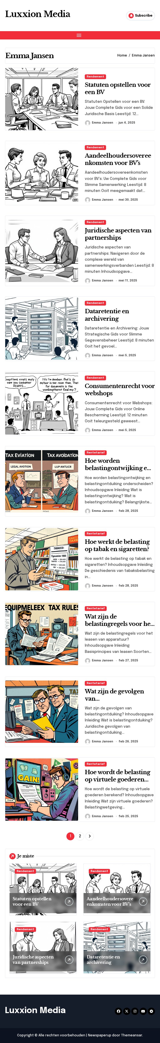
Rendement (95, 76)
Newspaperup (99, 1035)
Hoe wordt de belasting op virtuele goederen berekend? (117, 779)
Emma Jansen (102, 122)
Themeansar (131, 1035)
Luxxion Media (37, 14)
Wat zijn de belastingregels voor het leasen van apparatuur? (118, 624)
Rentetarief (96, 452)
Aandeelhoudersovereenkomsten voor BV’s (118, 159)
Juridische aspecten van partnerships (118, 234)
